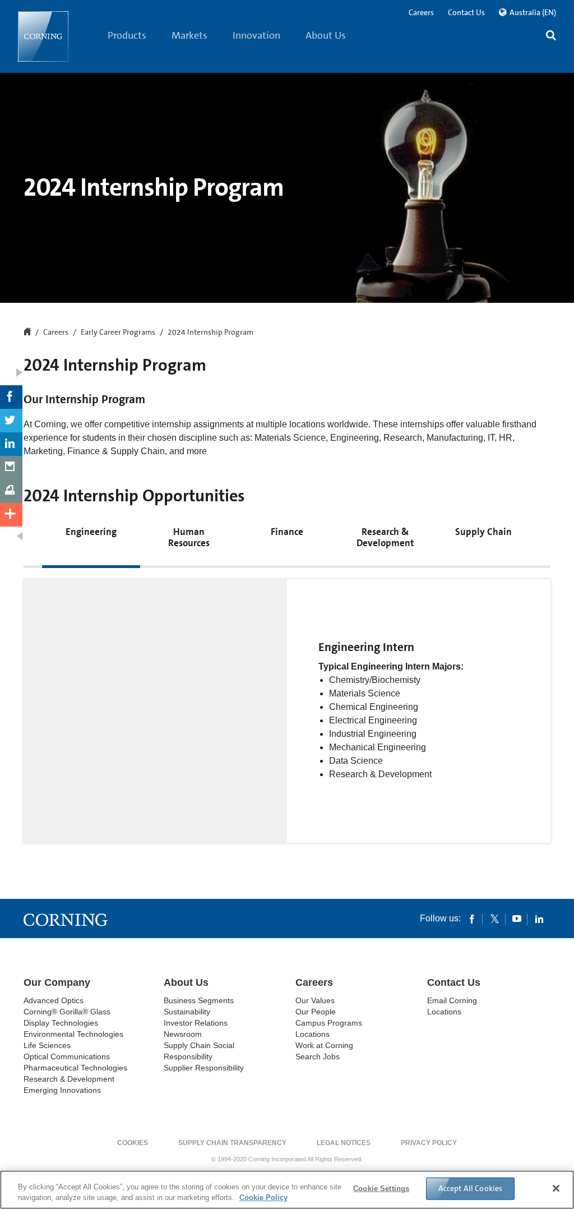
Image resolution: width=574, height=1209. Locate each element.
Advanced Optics (54, 1000)
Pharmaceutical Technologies (75, 1067)
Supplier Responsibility (204, 1067)
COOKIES (132, 1143)
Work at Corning (324, 1045)
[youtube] (516, 918)
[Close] (556, 1188)
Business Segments (199, 1000)
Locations (312, 1034)
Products (127, 35)
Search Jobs (317, 1056)
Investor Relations (196, 1022)
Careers (421, 12)
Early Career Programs (118, 332)
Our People (315, 1011)
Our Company (57, 982)
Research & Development (69, 1078)
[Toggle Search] (551, 37)
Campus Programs (328, 1022)
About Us (325, 35)
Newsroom (183, 1034)
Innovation (256, 35)
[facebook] (472, 918)
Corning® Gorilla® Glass (67, 1011)
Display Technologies (61, 1022)
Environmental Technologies (73, 1034)
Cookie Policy (263, 1197)
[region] (287, 1189)
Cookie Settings (381, 1188)
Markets (189, 35)
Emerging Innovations (62, 1090)
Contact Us (466, 12)
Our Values (315, 1000)
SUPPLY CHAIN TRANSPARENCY (232, 1143)
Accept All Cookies (470, 1188)
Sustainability (187, 1011)
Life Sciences (47, 1045)
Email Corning (452, 1000)
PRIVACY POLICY (429, 1143)
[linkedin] (539, 918)
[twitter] (494, 918)
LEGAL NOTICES (344, 1143)
